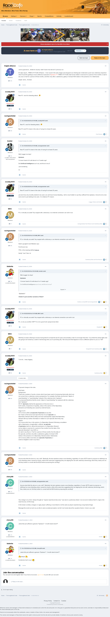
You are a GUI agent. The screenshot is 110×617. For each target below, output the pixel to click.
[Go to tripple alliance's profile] (39, 51)
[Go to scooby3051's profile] (10, 98)
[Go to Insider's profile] (10, 147)
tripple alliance (48, 49)
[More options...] (105, 66)
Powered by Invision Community (55, 604)
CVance (94, 202)
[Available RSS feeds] (107, 595)
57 (11, 223)
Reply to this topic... (17, 581)
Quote (24, 85)
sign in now (40, 574)
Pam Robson (99, 134)
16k (11, 109)
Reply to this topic (99, 58)
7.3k (11, 281)
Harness (23, 16)
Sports (39, 16)
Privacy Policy (48, 600)
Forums (4, 20)
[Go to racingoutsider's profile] (10, 122)
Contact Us (57, 600)
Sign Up (105, 7)
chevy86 (10, 477)
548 (11, 130)
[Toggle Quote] (21, 120)
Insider (10, 141)
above (37, 250)
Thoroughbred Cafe (59, 51)
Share (70, 50)
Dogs (32, 16)
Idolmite (10, 266)
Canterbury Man (98, 223)
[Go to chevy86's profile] (10, 483)
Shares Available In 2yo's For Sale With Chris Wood (55, 44)
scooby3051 (10, 92)
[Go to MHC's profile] (10, 215)
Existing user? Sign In (92, 7)
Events (11, 20)
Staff (25, 20)
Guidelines (18, 20)
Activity (59, 16)
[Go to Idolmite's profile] (10, 272)
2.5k (11, 80)
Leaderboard (69, 16)
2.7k (11, 491)
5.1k (11, 156)
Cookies (63, 600)
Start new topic (83, 58)
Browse (5, 16)
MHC (10, 209)
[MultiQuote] (19, 85)
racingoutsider (10, 116)
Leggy (90, 202)
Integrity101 (99, 327)
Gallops (13, 16)
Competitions (49, 16)
